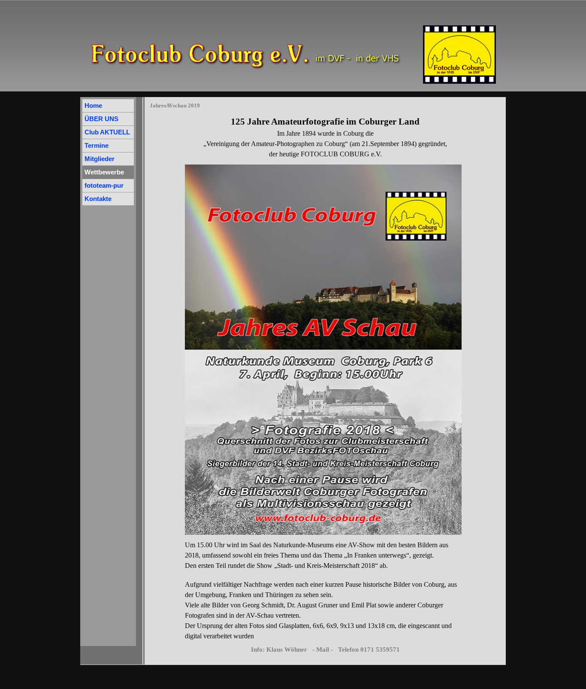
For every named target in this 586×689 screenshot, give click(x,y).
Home (93, 105)
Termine (97, 145)
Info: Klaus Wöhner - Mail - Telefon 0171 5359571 (325, 649)
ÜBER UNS (101, 119)
